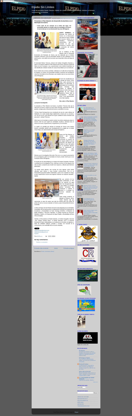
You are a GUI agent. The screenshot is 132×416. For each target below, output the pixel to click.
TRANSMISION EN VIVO (83, 406)
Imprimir (36, 233)
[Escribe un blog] (50, 236)
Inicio (56, 248)
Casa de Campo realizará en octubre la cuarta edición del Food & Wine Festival (91, 165)
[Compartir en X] (51, 236)
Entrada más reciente (41, 248)
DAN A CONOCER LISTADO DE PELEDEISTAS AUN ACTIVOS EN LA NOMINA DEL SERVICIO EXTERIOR (90, 118)
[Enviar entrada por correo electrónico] (46, 236)
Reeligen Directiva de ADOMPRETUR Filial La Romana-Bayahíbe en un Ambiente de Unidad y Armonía (90, 143)
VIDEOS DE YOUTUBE (83, 396)
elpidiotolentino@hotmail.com (41, 230)
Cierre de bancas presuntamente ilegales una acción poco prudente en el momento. (87, 360)
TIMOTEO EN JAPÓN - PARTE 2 (86, 380)
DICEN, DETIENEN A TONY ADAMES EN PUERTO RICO (91, 154)
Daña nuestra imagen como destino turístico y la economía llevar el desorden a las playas (90, 212)
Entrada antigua (69, 248)
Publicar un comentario (41, 242)
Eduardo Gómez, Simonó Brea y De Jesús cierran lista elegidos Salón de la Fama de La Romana (91, 187)
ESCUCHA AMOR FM (82, 400)
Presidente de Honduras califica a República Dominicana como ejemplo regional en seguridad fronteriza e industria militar (87, 353)
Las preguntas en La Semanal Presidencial (89, 199)
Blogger (76, 412)
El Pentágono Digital (84, 357)
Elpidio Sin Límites (43, 7)
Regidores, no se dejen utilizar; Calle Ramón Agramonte (89, 131)
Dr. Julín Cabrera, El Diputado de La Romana (90, 108)
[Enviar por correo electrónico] (49, 236)
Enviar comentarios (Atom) (47, 251)
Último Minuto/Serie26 (85, 371)
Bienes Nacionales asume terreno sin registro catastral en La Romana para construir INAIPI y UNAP (87, 374)
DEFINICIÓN (80, 404)
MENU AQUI (80, 402)
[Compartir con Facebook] (53, 236)
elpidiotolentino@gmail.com (41, 232)
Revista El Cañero (83, 364)
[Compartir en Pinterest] (54, 236)
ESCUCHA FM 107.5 (82, 398)
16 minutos (82, 350)
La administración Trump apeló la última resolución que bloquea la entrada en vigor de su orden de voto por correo (87, 367)
